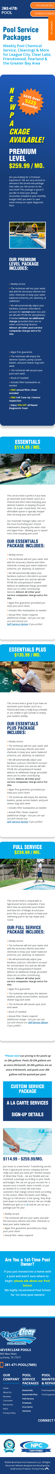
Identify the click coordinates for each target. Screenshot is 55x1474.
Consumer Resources (8, 1402)
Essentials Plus (29, 1394)
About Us (7, 1392)
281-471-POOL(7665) (21, 1364)
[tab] (27, 1089)
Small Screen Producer (20, 1468)
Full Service (28, 1398)
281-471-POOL (10, 10)
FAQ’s (5, 1408)
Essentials (27, 1390)
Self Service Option (17, 624)
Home (6, 1388)
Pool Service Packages (30, 1379)
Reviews (7, 1396)
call (27, 1204)
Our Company (11, 1377)
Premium (26, 1402)
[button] (51, 28)
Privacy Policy (9, 1412)
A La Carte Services (27, 1408)
